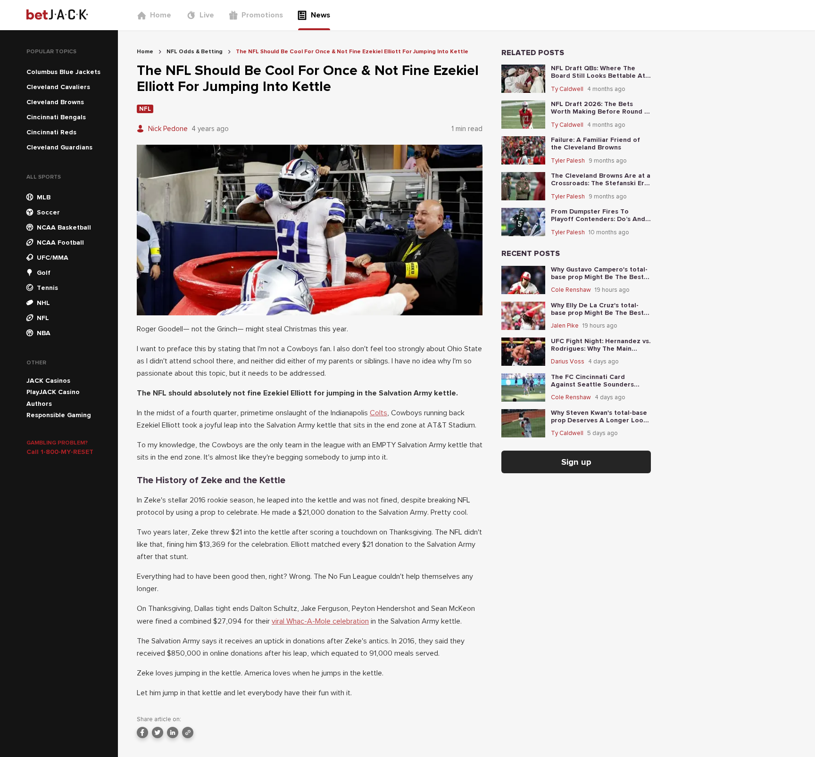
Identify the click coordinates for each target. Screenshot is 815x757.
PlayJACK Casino (53, 392)
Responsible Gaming (58, 415)
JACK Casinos (48, 381)
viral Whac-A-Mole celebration (320, 621)
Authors (39, 404)
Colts (378, 413)
